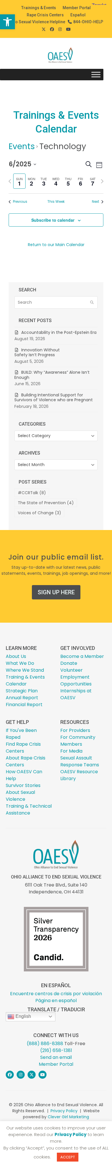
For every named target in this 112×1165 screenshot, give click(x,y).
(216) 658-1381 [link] (56, 1050)
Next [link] (95, 201)
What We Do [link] (20, 663)
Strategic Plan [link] (22, 690)
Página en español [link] (56, 1000)
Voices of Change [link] (39, 513)
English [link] (22, 1016)
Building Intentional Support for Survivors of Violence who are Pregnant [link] (54, 397)
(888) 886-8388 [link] (45, 1043)
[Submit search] (92, 302)
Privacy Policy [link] (64, 1111)
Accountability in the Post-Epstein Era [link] (58, 332)
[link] (7, 21)
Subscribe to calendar (52, 220)
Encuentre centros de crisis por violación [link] (56, 993)
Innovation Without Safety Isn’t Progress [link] (37, 352)
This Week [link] (56, 201)
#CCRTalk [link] (32, 493)
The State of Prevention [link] (46, 503)
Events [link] (22, 146)
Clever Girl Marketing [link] (68, 1117)
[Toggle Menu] (96, 74)
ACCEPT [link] (67, 1157)
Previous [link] (20, 201)
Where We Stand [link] (25, 670)
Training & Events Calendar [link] (25, 680)
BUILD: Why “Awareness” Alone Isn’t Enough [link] (52, 374)
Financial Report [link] (24, 704)
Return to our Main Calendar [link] (56, 245)
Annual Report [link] (22, 697)
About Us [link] (16, 656)
